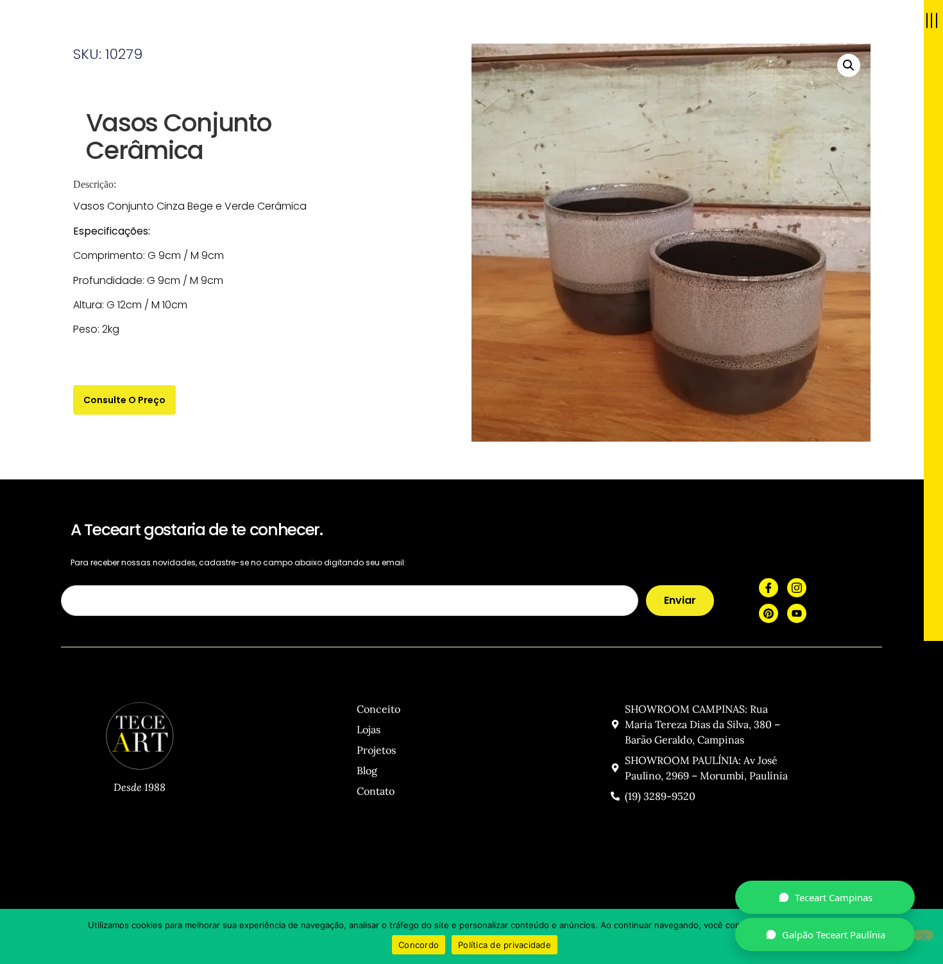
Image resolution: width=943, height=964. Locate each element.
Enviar (680, 600)
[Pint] (768, 613)
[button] (848, 65)
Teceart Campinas (833, 897)
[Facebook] (768, 587)
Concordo (418, 945)
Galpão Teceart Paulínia (833, 934)
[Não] (923, 935)
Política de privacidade (504, 945)
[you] (796, 613)
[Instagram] (796, 587)
